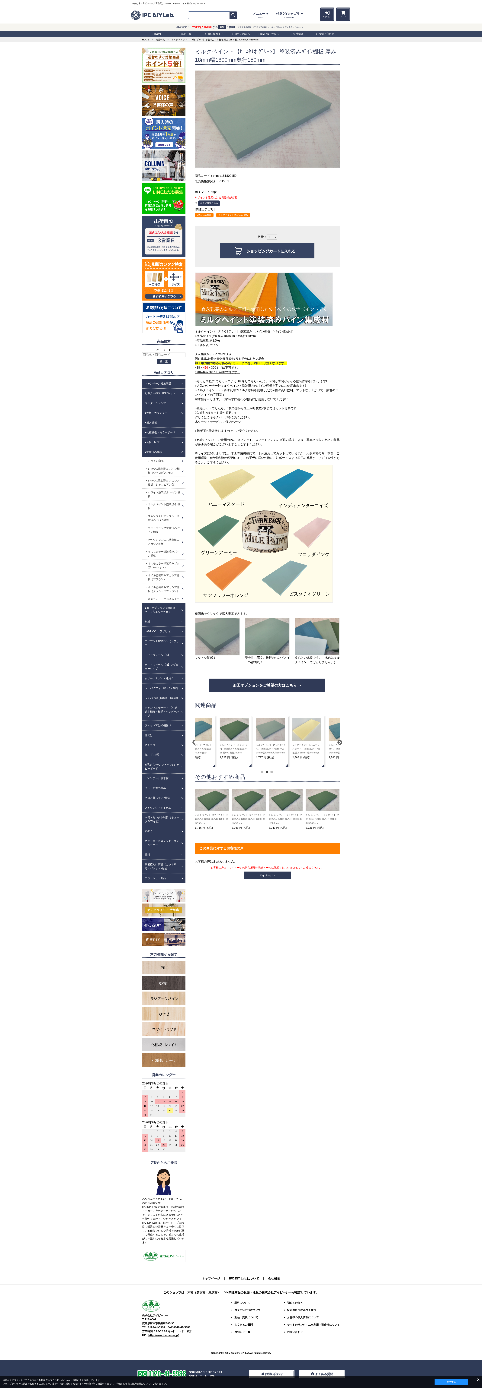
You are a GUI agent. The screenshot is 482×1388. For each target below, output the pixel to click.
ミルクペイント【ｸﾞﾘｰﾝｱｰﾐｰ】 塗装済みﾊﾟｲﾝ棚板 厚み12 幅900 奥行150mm (211, 819)
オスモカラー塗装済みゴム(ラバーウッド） (163, 565)
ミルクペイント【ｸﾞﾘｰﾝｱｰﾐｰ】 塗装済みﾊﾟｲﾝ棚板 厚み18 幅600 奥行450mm (248, 819)
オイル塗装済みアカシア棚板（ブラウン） (163, 577)
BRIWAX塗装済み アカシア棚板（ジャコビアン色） (164, 482)
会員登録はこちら (209, 203)
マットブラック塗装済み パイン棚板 (164, 529)
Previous (194, 741)
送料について (242, 1302)
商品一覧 (160, 39)
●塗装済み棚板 (204, 215)
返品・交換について (246, 1317)
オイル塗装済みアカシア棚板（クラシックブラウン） (163, 589)
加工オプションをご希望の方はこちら (265, 685)
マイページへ (267, 875)
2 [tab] (266, 771)
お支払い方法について (247, 1309)
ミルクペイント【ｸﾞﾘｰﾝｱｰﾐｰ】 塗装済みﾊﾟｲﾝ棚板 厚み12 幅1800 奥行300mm (322, 819)
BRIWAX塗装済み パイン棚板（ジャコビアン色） (164, 470)
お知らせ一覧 (242, 1331)
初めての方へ (295, 1302)
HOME (145, 39)
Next (339, 741)
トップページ (211, 1278)
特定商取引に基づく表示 (301, 1309)
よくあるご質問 (243, 1324)
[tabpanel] (212, 741)
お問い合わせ (295, 1331)
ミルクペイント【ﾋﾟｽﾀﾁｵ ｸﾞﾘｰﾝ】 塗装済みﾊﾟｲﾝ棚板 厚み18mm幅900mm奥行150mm (285, 748)
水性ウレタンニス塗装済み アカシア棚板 (163, 541)
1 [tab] (261, 771)
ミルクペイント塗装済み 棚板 (233, 215)
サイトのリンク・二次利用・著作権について (313, 1324)
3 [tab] (271, 771)
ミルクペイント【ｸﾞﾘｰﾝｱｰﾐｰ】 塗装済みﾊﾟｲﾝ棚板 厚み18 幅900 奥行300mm (285, 819)
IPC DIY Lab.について (244, 1278)
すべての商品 (156, 460)
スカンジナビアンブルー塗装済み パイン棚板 (163, 518)
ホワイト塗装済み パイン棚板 (164, 494)
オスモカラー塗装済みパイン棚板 (163, 553)
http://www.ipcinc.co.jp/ (163, 1335)
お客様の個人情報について (136, 1383)
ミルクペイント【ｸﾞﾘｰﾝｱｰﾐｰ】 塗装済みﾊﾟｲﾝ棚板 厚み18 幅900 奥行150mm (248, 748)
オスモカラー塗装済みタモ (163, 599)
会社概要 (274, 1278)
